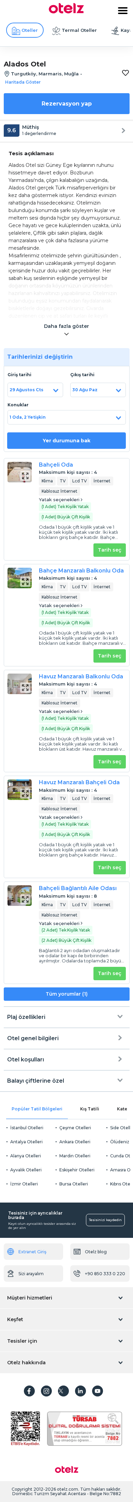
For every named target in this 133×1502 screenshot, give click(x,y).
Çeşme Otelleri (75, 1127)
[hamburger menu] (122, 10)
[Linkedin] (80, 1391)
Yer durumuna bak (66, 441)
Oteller (29, 30)
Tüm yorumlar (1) (67, 994)
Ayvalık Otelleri (26, 1169)
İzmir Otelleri (24, 1183)
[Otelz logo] (66, 12)
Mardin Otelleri (74, 1155)
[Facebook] (29, 1391)
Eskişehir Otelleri (76, 1169)
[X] (63, 1391)
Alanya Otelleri (25, 1155)
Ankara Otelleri (74, 1141)
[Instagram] (46, 1391)
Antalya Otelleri (26, 1141)
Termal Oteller (79, 30)
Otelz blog (96, 1251)
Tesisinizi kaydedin (105, 1220)
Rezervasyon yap (67, 103)
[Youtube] (97, 1391)
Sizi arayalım (31, 1273)
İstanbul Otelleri (26, 1127)
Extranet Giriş (32, 1251)
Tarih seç (109, 550)
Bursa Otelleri (73, 1183)
